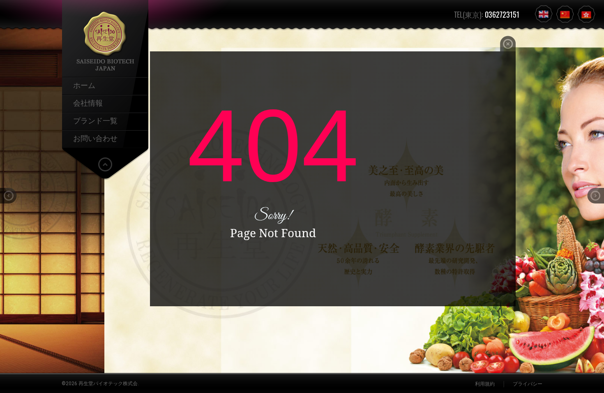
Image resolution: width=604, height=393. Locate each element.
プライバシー (527, 384)
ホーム (84, 84)
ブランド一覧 (95, 120)
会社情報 (88, 102)
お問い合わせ (95, 137)
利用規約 (485, 384)
